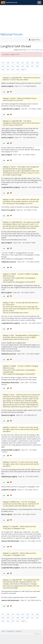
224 (37, 63)
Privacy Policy (10, 631)
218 (8, 63)
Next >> (23, 69)
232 (37, 66)
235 (13, 69)
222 (27, 63)
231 (32, 66)
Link (4, 92)
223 (32, 63)
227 (13, 66)
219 (13, 63)
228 (17, 66)
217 (3, 63)
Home (3, 631)
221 (22, 63)
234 (8, 69)
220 (17, 63)
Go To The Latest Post (35, 50)
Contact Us (19, 631)
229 (22, 66)
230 (27, 66)
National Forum (11, 34)
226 (8, 66)
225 (3, 66)
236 (17, 69)
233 (3, 69)
